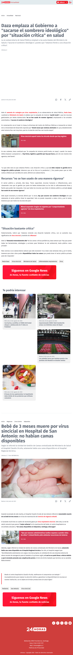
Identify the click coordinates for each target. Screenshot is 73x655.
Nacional (18, 15)
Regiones (9, 421)
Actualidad (10, 15)
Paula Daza (5, 261)
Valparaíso (27, 421)
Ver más (23, 140)
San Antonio (15, 589)
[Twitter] (65, 99)
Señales (62, 2)
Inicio (3, 15)
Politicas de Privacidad (36, 648)
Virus (61, 261)
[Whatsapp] (56, 99)
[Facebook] (61, 99)
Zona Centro (18, 421)
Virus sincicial (16, 261)
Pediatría (5, 589)
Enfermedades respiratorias (48, 261)
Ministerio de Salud (30, 261)
